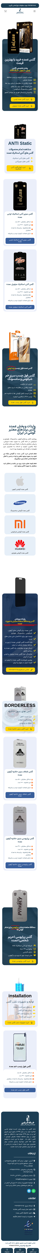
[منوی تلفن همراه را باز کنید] (34, 11)
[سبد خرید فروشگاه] (5, 11)
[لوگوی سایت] (20, 11)
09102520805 (32, 5)
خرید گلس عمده (22, 454)
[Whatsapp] (34, 1191)
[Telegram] (29, 1191)
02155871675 (14, 1245)
